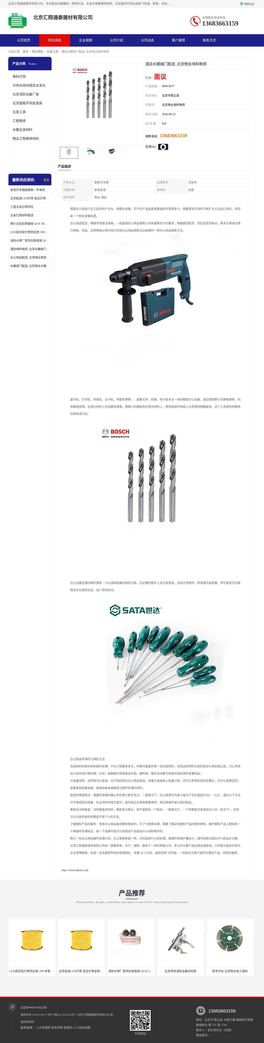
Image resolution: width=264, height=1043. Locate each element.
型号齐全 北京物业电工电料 (230, 971)
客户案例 (178, 40)
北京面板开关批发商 (27, 103)
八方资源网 (43, 1027)
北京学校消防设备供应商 (180, 971)
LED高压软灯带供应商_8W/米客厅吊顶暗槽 (30, 232)
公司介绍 (116, 40)
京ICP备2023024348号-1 (62, 1014)
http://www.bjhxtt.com (75, 870)
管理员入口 (71, 1027)
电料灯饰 (19, 76)
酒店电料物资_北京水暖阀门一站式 (30, 249)
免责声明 (57, 1027)
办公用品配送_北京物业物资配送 (30, 257)
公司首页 (23, 40)
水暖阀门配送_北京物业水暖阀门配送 (30, 265)
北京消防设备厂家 (26, 94)
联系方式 (209, 40)
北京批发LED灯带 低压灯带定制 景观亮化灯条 (30, 198)
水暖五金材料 (22, 129)
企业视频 (85, 40)
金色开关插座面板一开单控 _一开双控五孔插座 (30, 189)
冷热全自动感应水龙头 (29, 85)
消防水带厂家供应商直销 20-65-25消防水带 (30, 240)
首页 (25, 51)
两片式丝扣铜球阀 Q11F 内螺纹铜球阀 (30, 223)
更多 (46, 180)
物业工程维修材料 (26, 138)
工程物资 (19, 121)
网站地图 (84, 1027)
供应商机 (54, 40)
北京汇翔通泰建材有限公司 (93, 1014)
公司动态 (147, 40)
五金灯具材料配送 (21, 215)
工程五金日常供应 (21, 206)
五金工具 (52, 51)
